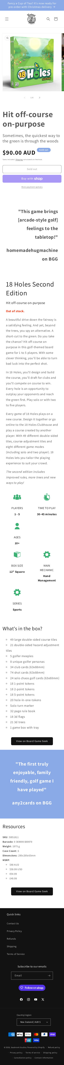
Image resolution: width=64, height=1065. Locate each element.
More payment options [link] (32, 187)
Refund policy (54, 1047)
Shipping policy (50, 1052)
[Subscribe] (49, 976)
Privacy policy (16, 1052)
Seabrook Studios (19, 1047)
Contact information (44, 1058)
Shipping (19, 159)
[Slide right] (39, 97)
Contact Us (13, 923)
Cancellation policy (22, 1058)
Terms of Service (16, 954)
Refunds (11, 938)
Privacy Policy (14, 931)
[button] (7, 19)
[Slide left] (24, 97)
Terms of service (33, 1052)
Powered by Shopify (36, 1047)
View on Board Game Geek (32, 741)
